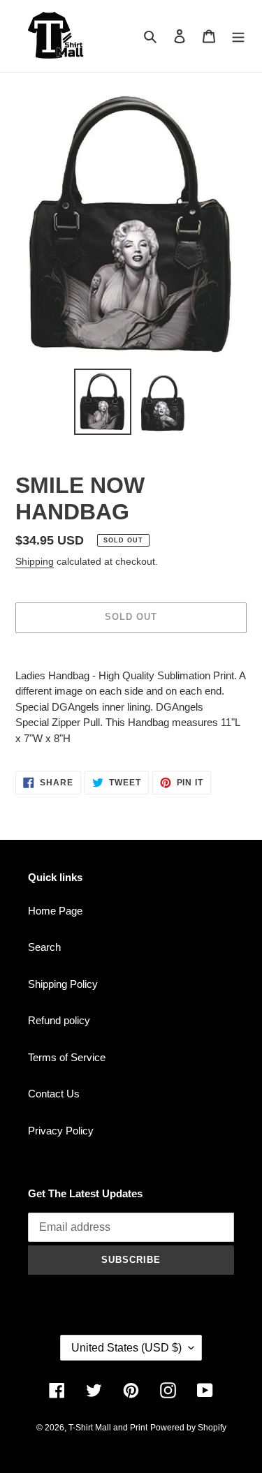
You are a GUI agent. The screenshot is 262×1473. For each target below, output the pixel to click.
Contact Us (54, 1094)
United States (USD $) (126, 1348)
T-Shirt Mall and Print (107, 1428)
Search (44, 947)
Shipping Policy (63, 984)
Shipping (34, 561)
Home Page (55, 911)
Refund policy (59, 1020)
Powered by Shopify (188, 1428)
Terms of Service (66, 1057)
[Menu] (238, 36)
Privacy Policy (61, 1131)
